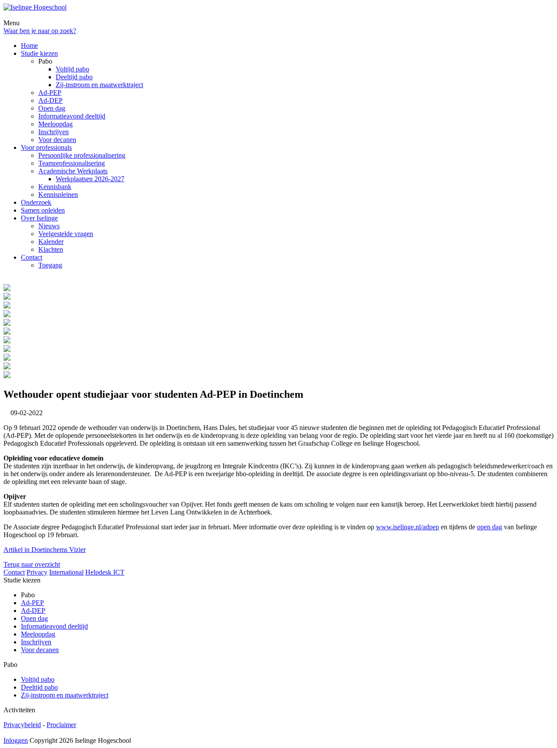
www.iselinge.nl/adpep (407, 527)
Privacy (37, 572)
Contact (14, 572)
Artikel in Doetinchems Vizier (44, 549)
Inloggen (15, 740)
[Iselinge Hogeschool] (35, 7)
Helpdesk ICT (104, 572)
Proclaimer (61, 724)
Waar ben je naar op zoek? (39, 30)
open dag (489, 527)
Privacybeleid (22, 724)
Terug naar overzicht (31, 564)
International (66, 572)
